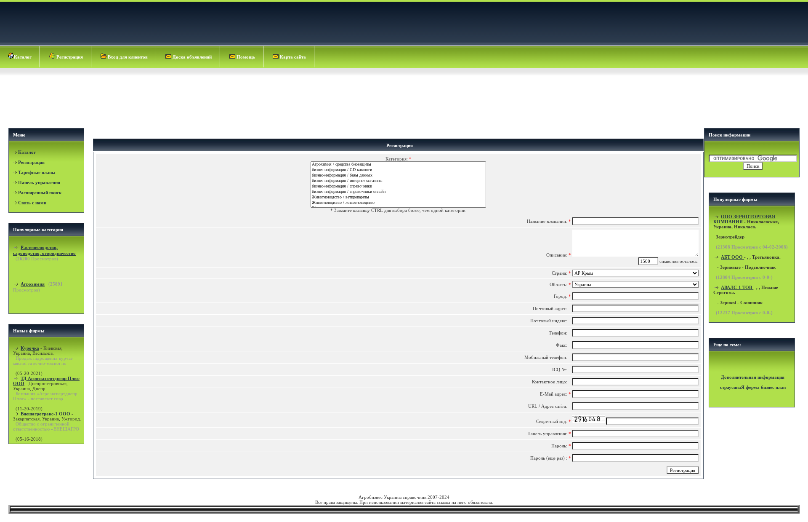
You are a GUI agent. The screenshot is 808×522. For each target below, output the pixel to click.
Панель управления (39, 182)
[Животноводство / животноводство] (398, 203)
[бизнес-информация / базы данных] (398, 175)
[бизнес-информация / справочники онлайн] (398, 192)
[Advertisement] (405, 99)
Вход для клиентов (127, 56)
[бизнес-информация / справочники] (398, 186)
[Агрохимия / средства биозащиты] (398, 164)
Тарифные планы (37, 172)
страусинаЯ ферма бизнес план (753, 387)
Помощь (245, 56)
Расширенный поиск (39, 192)
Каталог (23, 56)
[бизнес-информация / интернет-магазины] (398, 181)
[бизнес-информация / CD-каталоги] (398, 170)
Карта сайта (292, 56)
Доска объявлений (191, 56)
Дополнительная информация (752, 377)
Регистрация (69, 56)
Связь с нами (32, 202)
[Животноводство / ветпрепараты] (398, 197)
